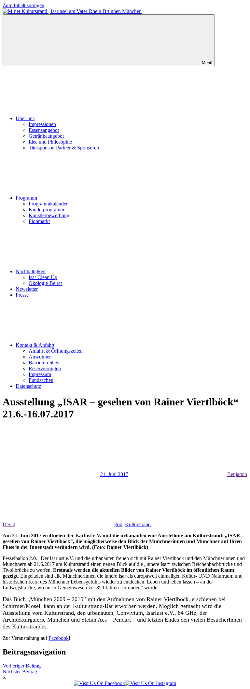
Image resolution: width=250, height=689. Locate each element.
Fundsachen (41, 380)
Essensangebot (44, 130)
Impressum (40, 374)
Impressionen (42, 124)
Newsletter (27, 289)
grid (118, 524)
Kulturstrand (138, 524)
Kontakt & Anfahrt (35, 345)
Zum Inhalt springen (23, 5)
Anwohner (40, 356)
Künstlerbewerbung (49, 215)
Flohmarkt (39, 221)
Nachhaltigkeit (31, 271)
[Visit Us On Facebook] (99, 683)
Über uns (25, 118)
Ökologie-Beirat (45, 283)
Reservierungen (45, 368)
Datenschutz (28, 386)
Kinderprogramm (46, 209)
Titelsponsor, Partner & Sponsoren (64, 147)
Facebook (59, 638)
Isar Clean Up (43, 277)
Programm (26, 198)
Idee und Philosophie (50, 142)
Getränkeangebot (46, 136)
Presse (22, 295)
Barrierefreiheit (44, 362)
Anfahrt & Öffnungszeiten (56, 351)
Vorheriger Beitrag (22, 665)
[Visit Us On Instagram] (150, 683)
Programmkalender (48, 203)
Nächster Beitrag (20, 671)
